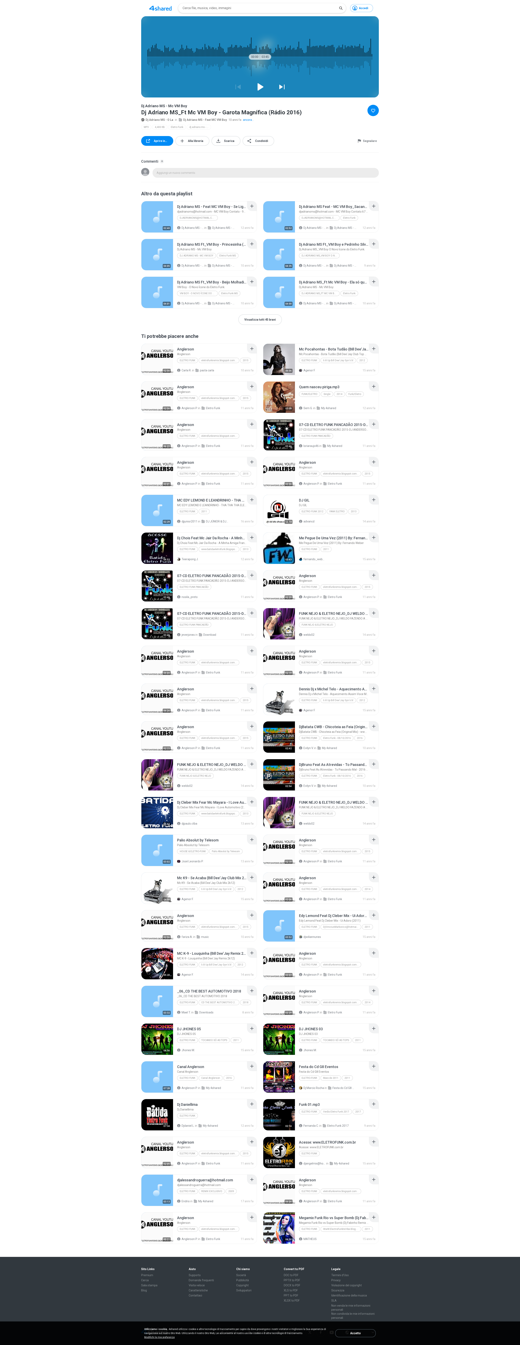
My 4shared (328, 408)
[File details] (157, 216)
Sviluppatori (243, 1290)
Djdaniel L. (188, 1125)
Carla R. (186, 370)
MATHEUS (310, 1239)
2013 (353, 511)
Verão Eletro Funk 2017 (336, 1111)
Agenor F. (309, 370)
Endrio (186, 1201)
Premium (147, 1275)
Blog (144, 1290)
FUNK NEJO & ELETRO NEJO (317, 624)
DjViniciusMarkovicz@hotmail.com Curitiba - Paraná (342, 926)
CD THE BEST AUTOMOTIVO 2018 (220, 1002)
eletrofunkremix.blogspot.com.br (219, 360)
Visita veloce (197, 1285)
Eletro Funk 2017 (338, 1125)
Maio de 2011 (330, 1078)
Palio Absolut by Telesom (226, 851)
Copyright (242, 1285)
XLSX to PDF (292, 1300)
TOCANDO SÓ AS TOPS (214, 1040)
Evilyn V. (308, 748)
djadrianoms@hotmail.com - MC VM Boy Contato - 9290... (199, 217)
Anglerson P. (189, 408)
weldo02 (308, 634)
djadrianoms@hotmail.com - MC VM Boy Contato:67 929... (321, 217)
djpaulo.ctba (189, 823)
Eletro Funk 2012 (312, 511)
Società (241, 1275)
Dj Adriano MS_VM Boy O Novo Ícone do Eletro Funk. (321, 255)
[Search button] (341, 8)
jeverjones (188, 634)
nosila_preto (190, 597)
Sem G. (308, 408)
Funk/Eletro (309, 394)
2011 (204, 511)
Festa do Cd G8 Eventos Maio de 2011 (344, 1088)
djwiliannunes (312, 936)
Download (209, 634)
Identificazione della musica (349, 1295)
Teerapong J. (190, 559)
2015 (245, 360)
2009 (231, 1191)
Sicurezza (337, 1290)
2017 (358, 1111)
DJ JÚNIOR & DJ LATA (217, 521)
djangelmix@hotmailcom (314, 1163)
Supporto (195, 1275)
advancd (308, 521)
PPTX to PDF (292, 1280)
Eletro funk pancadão (316, 436)
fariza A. (187, 936)
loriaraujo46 (311, 446)
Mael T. (186, 1012)
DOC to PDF (291, 1275)
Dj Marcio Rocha (313, 1088)
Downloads (206, 1012)
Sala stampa (149, 1285)
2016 (360, 738)
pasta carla (207, 370)
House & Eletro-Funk (193, 851)
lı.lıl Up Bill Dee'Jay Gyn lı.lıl (338, 360)
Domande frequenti (201, 1280)
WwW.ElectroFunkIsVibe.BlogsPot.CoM (342, 1229)
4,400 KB (160, 127)
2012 (362, 360)
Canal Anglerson (210, 1078)
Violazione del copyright (346, 1285)
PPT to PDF (291, 1295)
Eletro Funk (177, 127)
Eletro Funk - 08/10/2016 (337, 738)
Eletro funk (187, 1078)
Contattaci (195, 1295)
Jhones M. (188, 1050)
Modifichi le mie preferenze (159, 1337)
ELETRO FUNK (187, 511)
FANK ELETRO (337, 511)
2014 (339, 394)
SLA (334, 1300)
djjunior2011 (189, 521)
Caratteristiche (198, 1290)
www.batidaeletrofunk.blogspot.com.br (220, 549)
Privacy (336, 1280)
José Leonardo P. (192, 861)
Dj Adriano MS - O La (159, 119)
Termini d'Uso (340, 1275)
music (205, 936)
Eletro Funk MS (227, 255)
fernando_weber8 (314, 559)
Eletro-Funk (187, 1002)
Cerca (145, 1280)
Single (327, 394)
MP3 (146, 127)
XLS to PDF (291, 1290)
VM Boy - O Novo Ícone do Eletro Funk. (199, 293)
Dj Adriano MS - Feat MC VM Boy (205, 119)
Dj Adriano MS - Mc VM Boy (196, 255)
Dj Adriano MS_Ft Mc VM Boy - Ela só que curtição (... (321, 293)
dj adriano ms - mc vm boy (200, 127)
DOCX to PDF (292, 1285)
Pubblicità (242, 1280)
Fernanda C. (311, 1125)
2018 (245, 1002)
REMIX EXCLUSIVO (211, 1191)
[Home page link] (160, 8)
